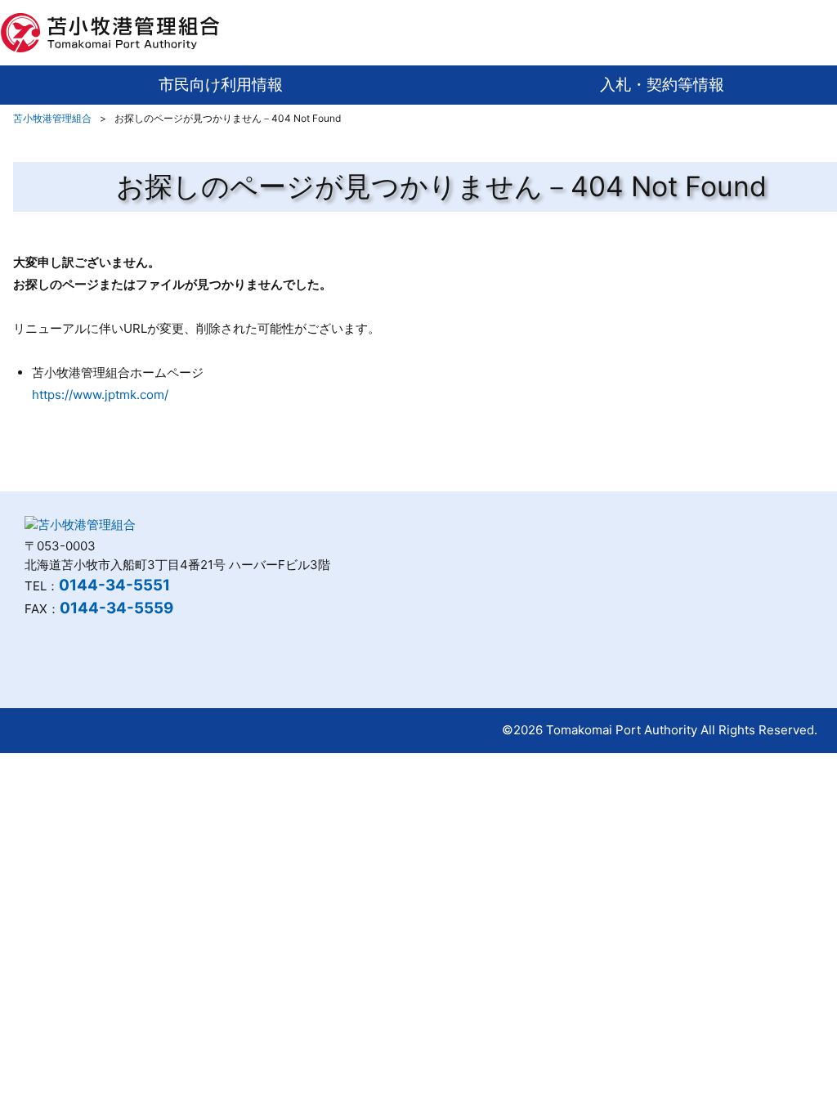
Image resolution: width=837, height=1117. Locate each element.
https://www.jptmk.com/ (100, 394)
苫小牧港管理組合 (52, 118)
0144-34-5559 (116, 608)
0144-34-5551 (114, 585)
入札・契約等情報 (662, 84)
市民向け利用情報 (221, 84)
